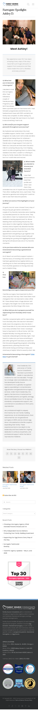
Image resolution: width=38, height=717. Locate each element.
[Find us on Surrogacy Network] (19, 560)
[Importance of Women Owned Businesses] (19, 683)
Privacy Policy (28, 700)
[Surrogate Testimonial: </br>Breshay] (10, 472)
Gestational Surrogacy (16, 626)
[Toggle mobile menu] (33, 4)
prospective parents (20, 632)
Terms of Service (19, 700)
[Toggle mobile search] (28, 4)
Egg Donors (15, 634)
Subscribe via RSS (10, 495)
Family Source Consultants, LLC (12, 612)
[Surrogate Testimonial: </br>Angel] (27, 472)
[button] (4, 480)
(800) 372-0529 (24, 659)
